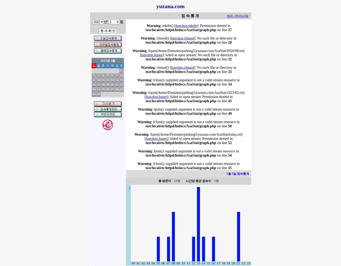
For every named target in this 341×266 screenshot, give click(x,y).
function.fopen (151, 55)
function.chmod (182, 38)
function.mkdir (186, 26)
